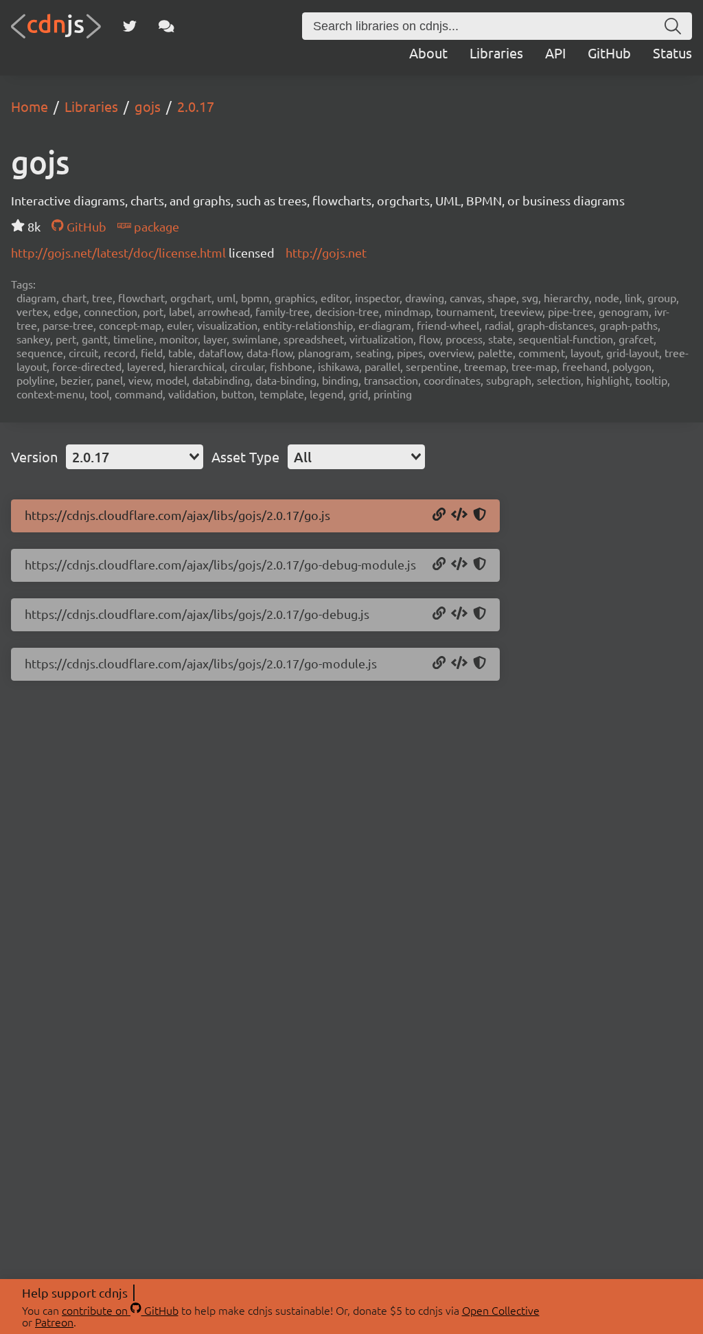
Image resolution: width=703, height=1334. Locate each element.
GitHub (609, 52)
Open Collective (501, 1310)
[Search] (673, 26)
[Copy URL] (439, 515)
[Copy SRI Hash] (479, 515)
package (155, 226)
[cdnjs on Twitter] (130, 26)
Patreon (54, 1321)
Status (672, 52)
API (555, 52)
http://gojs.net (326, 252)
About (428, 52)
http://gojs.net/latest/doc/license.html (120, 252)
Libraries (496, 52)
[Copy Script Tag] (459, 515)
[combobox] (134, 456)
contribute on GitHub (120, 1310)
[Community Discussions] (166, 26)
